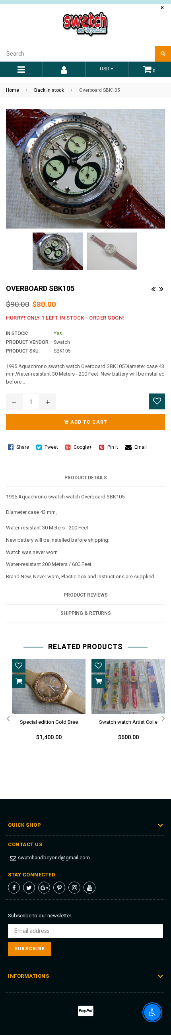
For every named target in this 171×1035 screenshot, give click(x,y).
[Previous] (153, 288)
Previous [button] (8, 719)
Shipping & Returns (85, 613)
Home (12, 90)
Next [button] (163, 719)
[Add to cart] (18, 681)
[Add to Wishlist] (157, 401)
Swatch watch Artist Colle (128, 722)
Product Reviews (86, 595)
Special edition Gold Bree (49, 722)
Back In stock (49, 90)
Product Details (85, 478)
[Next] (161, 288)
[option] (46, 706)
